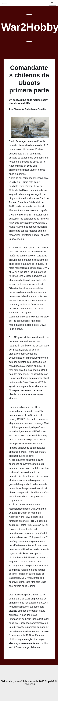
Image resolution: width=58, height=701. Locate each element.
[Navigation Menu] (52, 3)
